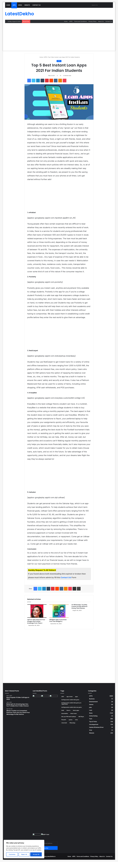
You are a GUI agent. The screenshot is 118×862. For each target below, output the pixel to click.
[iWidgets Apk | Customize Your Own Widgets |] (59, 611)
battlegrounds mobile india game (70, 699)
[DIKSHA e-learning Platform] (37, 836)
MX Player (81, 716)
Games (91, 704)
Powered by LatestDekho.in (47, 856)
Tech (90, 718)
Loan (90, 710)
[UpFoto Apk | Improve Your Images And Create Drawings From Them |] (37, 611)
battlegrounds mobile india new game (71, 707)
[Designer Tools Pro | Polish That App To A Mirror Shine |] (37, 698)
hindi (62, 710)
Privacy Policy (92, 21)
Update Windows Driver (96, 727)
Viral (90, 730)
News (20, 5)
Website (27, 5)
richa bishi (64, 723)
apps (76, 696)
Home (8, 5)
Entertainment (93, 701)
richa (76, 719)
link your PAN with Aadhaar (68, 716)
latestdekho (64, 713)
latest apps (76, 710)
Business (91, 699)
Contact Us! (66, 577)
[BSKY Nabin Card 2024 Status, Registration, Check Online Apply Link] (45, 836)
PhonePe (63, 719)
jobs (90, 707)
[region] (24, 849)
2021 (62, 696)
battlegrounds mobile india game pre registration (71, 703)
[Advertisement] (59, 37)
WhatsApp (72, 723)
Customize (12, 854)
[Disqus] (59, 655)
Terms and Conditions (80, 21)
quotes (70, 719)
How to (68, 710)
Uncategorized (93, 724)
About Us (101, 21)
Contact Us (36, 5)
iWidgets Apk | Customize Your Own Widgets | (58, 620)
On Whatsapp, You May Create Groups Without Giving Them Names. (79, 606)
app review (70, 696)
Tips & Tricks (93, 721)
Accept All (36, 854)
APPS (14, 5)
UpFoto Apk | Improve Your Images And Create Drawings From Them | (36, 621)
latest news (73, 713)
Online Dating (93, 716)
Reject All (24, 854)
